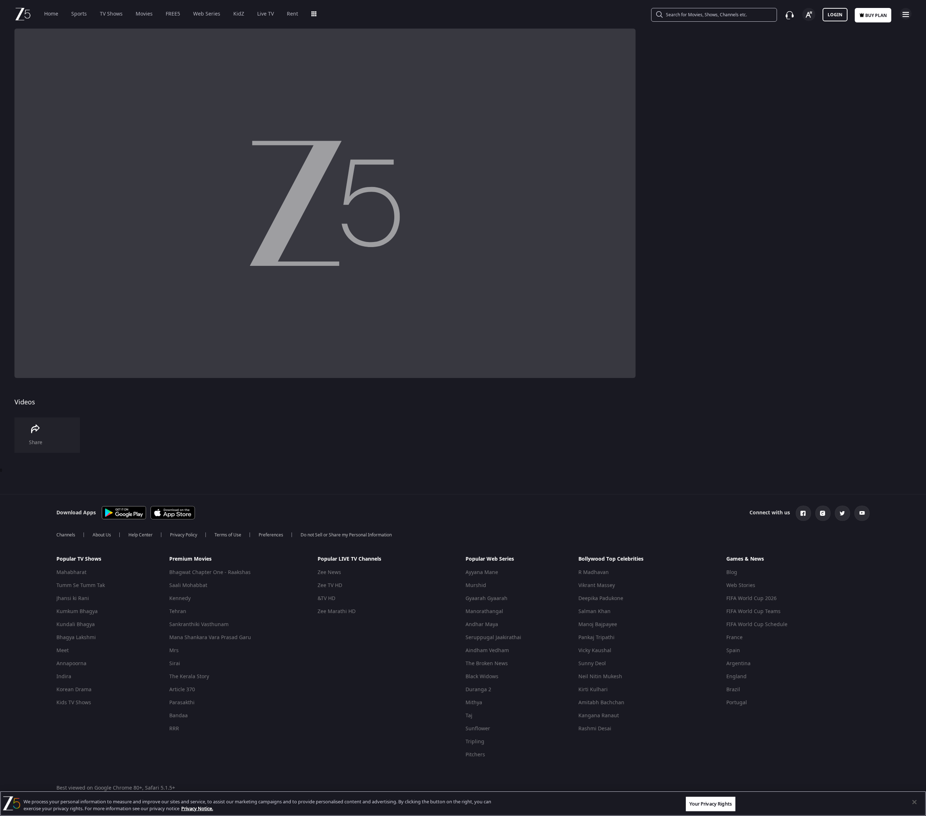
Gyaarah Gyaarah (486, 598)
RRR (174, 728)
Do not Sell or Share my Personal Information (346, 535)
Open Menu (906, 14)
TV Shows (111, 14)
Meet (62, 650)
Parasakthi (182, 702)
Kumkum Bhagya (77, 611)
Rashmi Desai (594, 728)
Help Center (140, 535)
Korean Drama (74, 689)
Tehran (177, 611)
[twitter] (842, 513)
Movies (144, 14)
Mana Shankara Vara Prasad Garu (210, 637)
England (736, 676)
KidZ (238, 14)
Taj (469, 715)
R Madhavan (593, 572)
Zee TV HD (330, 585)
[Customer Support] (789, 15)
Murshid (476, 585)
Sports (79, 14)
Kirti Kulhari (593, 689)
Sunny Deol (592, 663)
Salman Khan (594, 611)
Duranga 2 (478, 689)
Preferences (271, 535)
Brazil (733, 689)
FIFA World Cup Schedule (756, 624)
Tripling (475, 741)
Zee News (329, 572)
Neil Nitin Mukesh (600, 676)
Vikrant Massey (596, 585)
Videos (24, 402)
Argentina (738, 663)
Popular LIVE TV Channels (349, 559)
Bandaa (178, 715)
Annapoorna (71, 663)
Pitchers (475, 754)
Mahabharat (71, 572)
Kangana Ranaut (598, 715)
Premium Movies (190, 559)
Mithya (474, 702)
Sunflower (478, 728)
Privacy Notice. (197, 808)
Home (51, 14)
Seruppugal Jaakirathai (493, 637)
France (734, 637)
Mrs (174, 650)
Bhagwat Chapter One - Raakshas (210, 572)
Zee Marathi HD (337, 611)
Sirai (174, 663)
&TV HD (326, 598)
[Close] (914, 802)
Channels (65, 535)
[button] (107, 561)
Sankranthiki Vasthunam (199, 624)
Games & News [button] (745, 559)
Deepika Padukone (600, 598)
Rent (292, 14)
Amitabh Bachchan (601, 702)
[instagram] (823, 513)
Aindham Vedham (487, 650)
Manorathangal (484, 611)
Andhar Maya (482, 624)
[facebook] (803, 513)
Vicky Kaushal (594, 650)
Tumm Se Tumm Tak (80, 585)
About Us (102, 535)
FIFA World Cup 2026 (751, 598)
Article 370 (182, 689)
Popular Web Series (490, 559)
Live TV (265, 14)
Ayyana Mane (482, 572)
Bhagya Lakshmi (76, 637)
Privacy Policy (183, 535)
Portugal (736, 702)
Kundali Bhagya (75, 624)
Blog (731, 572)
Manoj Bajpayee (597, 624)
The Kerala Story (189, 676)
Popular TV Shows (78, 559)
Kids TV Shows (73, 702)
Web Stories (740, 585)
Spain (733, 650)
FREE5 (173, 14)
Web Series (206, 14)
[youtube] (862, 513)
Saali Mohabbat (188, 585)
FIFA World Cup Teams (753, 611)
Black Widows (482, 676)
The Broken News (487, 663)
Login (835, 15)
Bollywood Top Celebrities (610, 559)
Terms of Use (227, 535)
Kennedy (180, 598)
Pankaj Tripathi (596, 637)
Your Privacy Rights (710, 803)
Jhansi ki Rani (72, 598)
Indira (63, 676)
